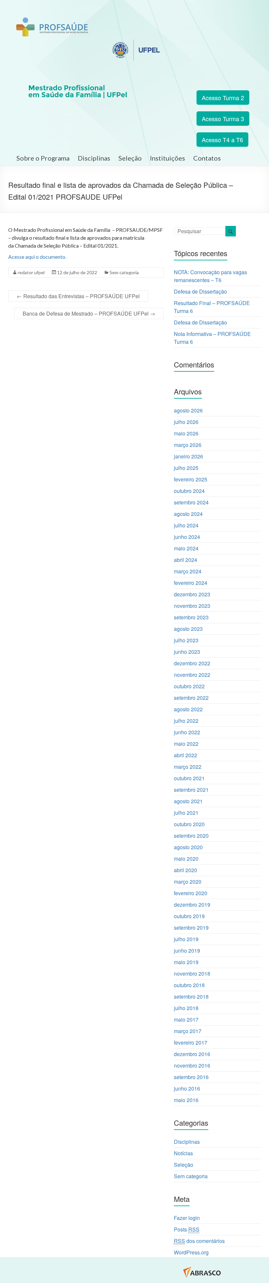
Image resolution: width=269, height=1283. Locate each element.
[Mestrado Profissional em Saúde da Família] (52, 21)
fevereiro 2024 (190, 582)
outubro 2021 (189, 778)
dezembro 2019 (192, 904)
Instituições (167, 157)
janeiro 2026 (188, 456)
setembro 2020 (191, 835)
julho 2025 (186, 468)
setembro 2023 (191, 617)
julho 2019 (186, 939)
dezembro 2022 (192, 663)
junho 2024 (187, 537)
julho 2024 (186, 525)
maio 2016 (186, 1100)
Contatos (207, 157)
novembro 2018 (192, 973)
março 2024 (187, 571)
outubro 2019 (189, 916)
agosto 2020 (188, 847)
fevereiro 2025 (190, 479)
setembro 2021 (191, 789)
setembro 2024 (191, 502)
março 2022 (187, 766)
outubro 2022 (189, 686)
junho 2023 (187, 651)
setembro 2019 (191, 927)
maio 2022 (186, 743)
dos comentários (199, 1241)
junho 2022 (187, 732)
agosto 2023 (188, 628)
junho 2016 (187, 1088)
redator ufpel (31, 272)
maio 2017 (186, 1019)
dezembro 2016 (192, 1054)
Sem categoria (124, 272)
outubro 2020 (189, 824)
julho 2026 (186, 422)
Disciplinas (94, 157)
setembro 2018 (191, 996)
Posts (186, 1229)
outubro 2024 (189, 491)
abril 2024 (185, 560)
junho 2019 (187, 950)
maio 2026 (186, 433)
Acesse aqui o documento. (37, 257)
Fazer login (187, 1218)
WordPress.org (191, 1252)
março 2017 (187, 1031)
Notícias (183, 1153)
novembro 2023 (192, 605)
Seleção (130, 157)
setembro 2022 (191, 697)
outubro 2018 (189, 985)
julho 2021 (186, 812)
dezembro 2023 (192, 594)
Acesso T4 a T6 (222, 139)
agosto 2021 (188, 801)
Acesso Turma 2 (223, 97)
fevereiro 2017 (190, 1042)
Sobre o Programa (43, 157)
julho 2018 (186, 1008)
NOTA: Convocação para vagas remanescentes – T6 (210, 276)
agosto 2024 (188, 514)
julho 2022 (186, 720)
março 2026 (187, 445)
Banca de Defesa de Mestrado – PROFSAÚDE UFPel (89, 313)
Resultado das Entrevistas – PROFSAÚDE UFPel (78, 296)
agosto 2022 (188, 709)
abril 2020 (185, 870)
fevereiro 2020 (190, 893)
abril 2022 (185, 755)
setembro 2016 (191, 1077)
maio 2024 (186, 548)
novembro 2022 (192, 674)
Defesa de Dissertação (200, 291)
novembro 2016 (192, 1065)
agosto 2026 (188, 410)
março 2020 (187, 881)
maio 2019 (186, 962)
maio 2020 (186, 858)
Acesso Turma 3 (223, 118)
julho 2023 (186, 640)
